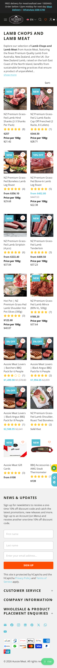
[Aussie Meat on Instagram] (20, 625)
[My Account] (51, 19)
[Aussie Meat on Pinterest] (33, 625)
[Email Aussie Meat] (7, 625)
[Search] (40, 19)
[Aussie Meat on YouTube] (7, 631)
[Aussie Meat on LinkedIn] (27, 625)
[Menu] (5, 19)
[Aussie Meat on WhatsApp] (47, 625)
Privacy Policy (23, 578)
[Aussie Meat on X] (40, 625)
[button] (31, 19)
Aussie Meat (19, 661)
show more (10, 74)
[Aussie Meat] (16, 19)
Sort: (46, 82)
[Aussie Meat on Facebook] (13, 625)
